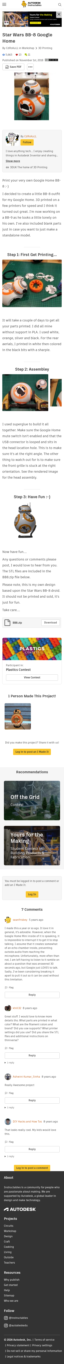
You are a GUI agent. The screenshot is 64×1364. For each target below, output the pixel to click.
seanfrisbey (20, 920)
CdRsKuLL (12, 48)
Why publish (12, 1280)
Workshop (28, 48)
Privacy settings (42, 1345)
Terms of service (44, 1340)
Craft (7, 1241)
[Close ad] (59, 15)
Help (7, 1290)
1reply (10, 1062)
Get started (11, 1285)
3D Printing (45, 48)
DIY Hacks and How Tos (27, 1121)
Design (8, 1236)
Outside (9, 1257)
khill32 (17, 1008)
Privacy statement (18, 1345)
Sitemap (9, 1295)
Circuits (8, 1226)
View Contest (32, 677)
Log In (32, 894)
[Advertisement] (32, 19)
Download (50, 622)
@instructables (18, 1318)
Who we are (11, 1301)
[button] (4, 4)
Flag (11, 987)
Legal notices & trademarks (24, 1356)
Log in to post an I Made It (32, 752)
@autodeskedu (18, 1325)
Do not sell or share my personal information (34, 1351)
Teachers (9, 1263)
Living (8, 1252)
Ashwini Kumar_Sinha (26, 1076)
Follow (27, 142)
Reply (32, 995)
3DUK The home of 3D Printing (28, 167)
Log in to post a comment (32, 1168)
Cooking (9, 1247)
